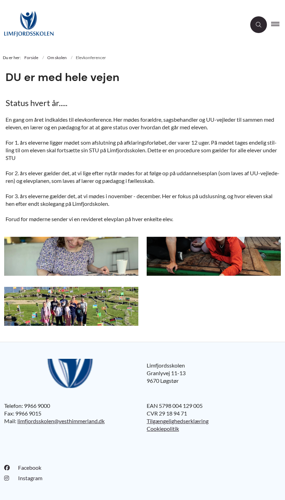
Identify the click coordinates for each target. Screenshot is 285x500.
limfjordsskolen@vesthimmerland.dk (61, 421)
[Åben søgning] (258, 24)
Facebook (29, 467)
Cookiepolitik (163, 428)
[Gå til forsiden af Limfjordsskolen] (120, 25)
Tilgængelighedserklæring (178, 421)
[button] (278, 24)
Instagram (30, 478)
